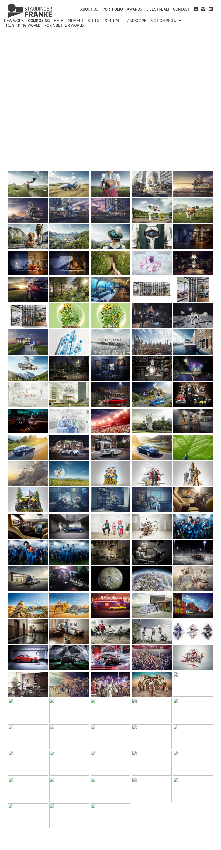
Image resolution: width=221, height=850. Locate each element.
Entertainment (69, 21)
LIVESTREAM (157, 9)
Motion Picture (166, 21)
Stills (93, 21)
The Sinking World (22, 25)
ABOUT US (89, 9)
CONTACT (181, 9)
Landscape (136, 21)
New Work (14, 21)
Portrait (112, 21)
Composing (39, 21)
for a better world (64, 25)
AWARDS (134, 9)
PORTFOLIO (112, 9)
